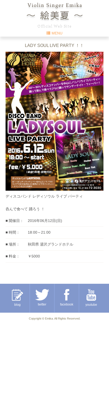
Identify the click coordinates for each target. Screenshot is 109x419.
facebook (66, 304)
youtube (91, 305)
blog (17, 305)
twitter (42, 304)
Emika (49, 318)
